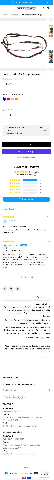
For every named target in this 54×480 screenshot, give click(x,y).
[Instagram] (14, 397)
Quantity (7, 110)
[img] (8, 217)
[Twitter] (11, 288)
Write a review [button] (26, 199)
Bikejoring (14, 15)
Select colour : (13, 94)
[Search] (44, 8)
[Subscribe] (49, 390)
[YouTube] (22, 397)
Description (41, 297)
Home (5, 15)
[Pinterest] (17, 288)
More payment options (26, 157)
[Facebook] (5, 288)
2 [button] (25, 277)
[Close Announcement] (48, 2)
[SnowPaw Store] (26, 8)
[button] (4, 8)
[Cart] (48, 8)
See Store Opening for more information (19, 426)
